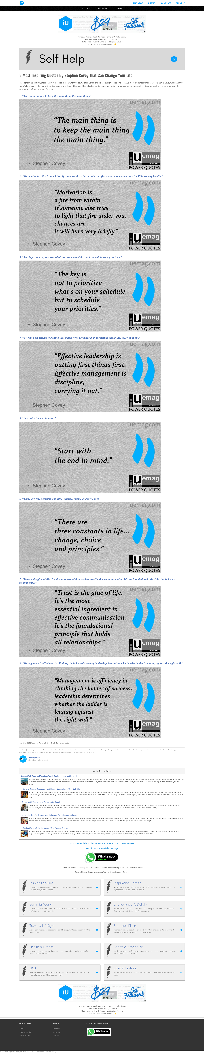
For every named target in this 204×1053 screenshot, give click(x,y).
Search (119, 8)
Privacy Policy (51, 1052)
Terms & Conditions (37, 1052)
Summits (152, 3)
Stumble (180, 3)
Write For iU (103, 8)
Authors (56, 1035)
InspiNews (138, 3)
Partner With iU (25, 1032)
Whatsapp (166, 3)
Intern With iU (25, 1035)
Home (22, 1029)
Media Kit (56, 1029)
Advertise (85, 8)
